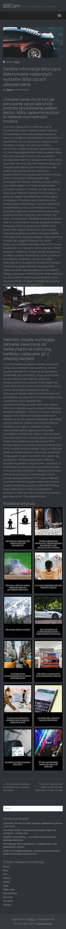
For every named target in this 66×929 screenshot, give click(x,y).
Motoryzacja (9, 889)
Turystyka (8, 901)
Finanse (6, 878)
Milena (9, 89)
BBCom (11, 6)
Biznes (6, 866)
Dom (5, 874)
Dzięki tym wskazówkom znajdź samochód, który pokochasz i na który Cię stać (49, 788)
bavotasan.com (45, 923)
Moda (5, 885)
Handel (6, 882)
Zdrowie (7, 905)
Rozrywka (8, 897)
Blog (17, 62)
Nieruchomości (10, 893)
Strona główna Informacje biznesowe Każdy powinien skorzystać (16, 787)
